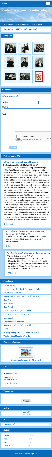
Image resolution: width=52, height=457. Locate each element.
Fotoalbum (13, 24)
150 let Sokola (9, 285)
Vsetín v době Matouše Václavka (16, 336)
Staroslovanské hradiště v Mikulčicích (18, 325)
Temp (5, 329)
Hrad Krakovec (9, 300)
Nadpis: (5, 107)
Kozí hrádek (8, 318)
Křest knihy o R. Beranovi (13, 322)
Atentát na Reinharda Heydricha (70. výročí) (21, 296)
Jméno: (5, 102)
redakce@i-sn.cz (10, 383)
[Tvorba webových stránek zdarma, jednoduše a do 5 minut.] (31, 453)
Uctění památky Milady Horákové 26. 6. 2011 (21, 332)
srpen (23, 414)
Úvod (5, 24)
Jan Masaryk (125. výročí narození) (17, 311)
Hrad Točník (8, 303)
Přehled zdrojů (9, 424)
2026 (29, 414)
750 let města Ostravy (12, 293)
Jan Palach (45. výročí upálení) (16, 314)
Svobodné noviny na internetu (23, 10)
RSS (35, 453)
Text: (4, 114)
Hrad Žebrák (8, 307)
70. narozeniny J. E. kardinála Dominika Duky (21, 289)
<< (5, 414)
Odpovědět (8, 224)
